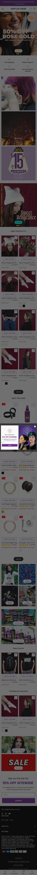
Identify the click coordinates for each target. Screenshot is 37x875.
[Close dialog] (35, 426)
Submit (9, 445)
